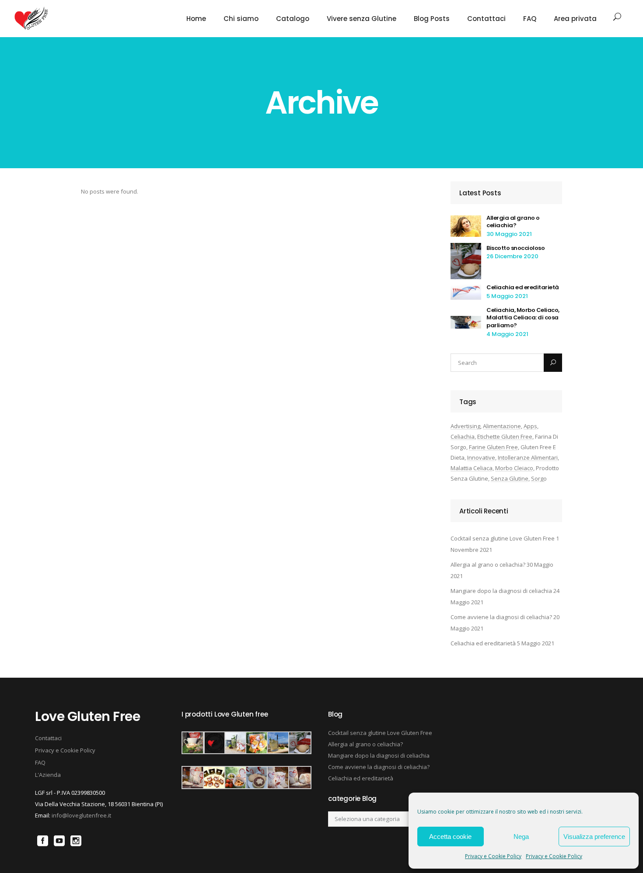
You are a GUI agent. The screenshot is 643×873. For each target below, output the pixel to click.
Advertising (465, 426)
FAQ (40, 762)
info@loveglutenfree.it (81, 815)
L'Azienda (48, 775)
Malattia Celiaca (472, 468)
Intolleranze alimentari (528, 457)
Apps (530, 426)
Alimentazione (502, 426)
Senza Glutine (509, 478)
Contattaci (48, 738)
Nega (521, 836)
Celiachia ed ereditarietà (522, 287)
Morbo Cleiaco (514, 468)
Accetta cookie (450, 836)
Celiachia (463, 436)
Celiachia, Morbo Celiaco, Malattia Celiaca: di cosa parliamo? (522, 317)
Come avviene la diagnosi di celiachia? (501, 617)
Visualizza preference (594, 836)
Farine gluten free (493, 447)
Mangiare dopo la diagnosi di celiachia (501, 591)
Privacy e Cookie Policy (493, 856)
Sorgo (539, 478)
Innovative (481, 457)
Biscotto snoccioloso (515, 248)
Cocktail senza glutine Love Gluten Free (503, 538)
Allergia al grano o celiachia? (513, 222)
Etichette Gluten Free (504, 436)
